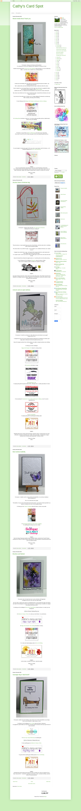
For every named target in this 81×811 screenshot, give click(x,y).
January (57, 70)
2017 (57, 72)
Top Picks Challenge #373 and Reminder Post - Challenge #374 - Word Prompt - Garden (61, 275)
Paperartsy (34, 260)
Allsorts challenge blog (60, 264)
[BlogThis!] (29, 177)
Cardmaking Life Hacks (59, 282)
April (57, 66)
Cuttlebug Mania (17, 118)
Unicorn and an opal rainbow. (21, 290)
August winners (58, 265)
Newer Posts (15, 781)
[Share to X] (30, 177)
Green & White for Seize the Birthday (64, 232)
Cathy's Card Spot (28, 6)
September (58, 58)
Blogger (45, 796)
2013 (57, 78)
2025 (57, 33)
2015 (57, 75)
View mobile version (31, 783)
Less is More (32, 723)
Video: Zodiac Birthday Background (61, 301)
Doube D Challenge (28, 506)
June (57, 63)
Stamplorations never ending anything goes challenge (32, 398)
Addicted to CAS (59, 258)
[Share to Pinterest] (32, 177)
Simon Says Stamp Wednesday (29, 737)
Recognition (18, 12)
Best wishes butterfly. (19, 452)
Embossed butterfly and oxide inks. (64, 201)
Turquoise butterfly (64, 188)
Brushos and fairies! (19, 554)
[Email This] (28, 177)
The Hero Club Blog (59, 300)
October (57, 57)
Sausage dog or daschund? (21, 674)
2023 (57, 36)
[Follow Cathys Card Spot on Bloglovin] (59, 183)
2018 (57, 43)
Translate (62, 172)
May (57, 64)
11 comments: (24, 446)
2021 (57, 39)
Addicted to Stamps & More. (36, 743)
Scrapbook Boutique (59, 281)
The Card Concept (59, 296)
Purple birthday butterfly (63, 207)
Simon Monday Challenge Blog (61, 288)
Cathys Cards (57, 84)
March (57, 67)
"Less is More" (58, 253)
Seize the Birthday (32, 414)
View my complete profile (58, 27)
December (58, 45)
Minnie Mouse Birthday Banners (64, 238)
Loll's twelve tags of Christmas (39, 227)
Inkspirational (28, 365)
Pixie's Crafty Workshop (36, 149)
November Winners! (59, 256)
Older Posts (48, 781)
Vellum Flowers (63, 194)
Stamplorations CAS (32, 382)
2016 (57, 73)
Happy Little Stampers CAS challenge (28, 625)
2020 (57, 40)
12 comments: (24, 548)
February (58, 69)
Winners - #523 (58, 262)
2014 (57, 76)
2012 (57, 79)
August (57, 60)
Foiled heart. (63, 219)
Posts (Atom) (19, 786)
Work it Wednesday (31, 132)
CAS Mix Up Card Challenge (29, 68)
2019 (57, 42)
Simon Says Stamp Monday (31, 607)
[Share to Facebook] (31, 177)
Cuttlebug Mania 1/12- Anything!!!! (61, 271)
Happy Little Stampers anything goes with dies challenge (36, 101)
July (57, 61)
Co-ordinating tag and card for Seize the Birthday (64, 226)
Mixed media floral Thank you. (22, 18)
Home (13, 12)
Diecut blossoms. (63, 243)
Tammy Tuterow (39, 89)
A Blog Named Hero (59, 255)
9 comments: (24, 176)
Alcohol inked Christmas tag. (21, 182)
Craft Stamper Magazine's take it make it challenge (32, 523)
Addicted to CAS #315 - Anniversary (61, 259)
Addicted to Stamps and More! (61, 261)
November (58, 46)
